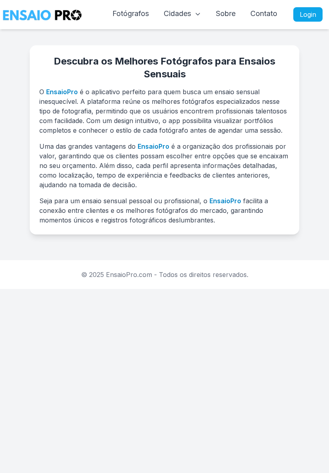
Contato (263, 13)
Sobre (226, 13)
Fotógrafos (130, 13)
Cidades (178, 13)
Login (308, 14)
